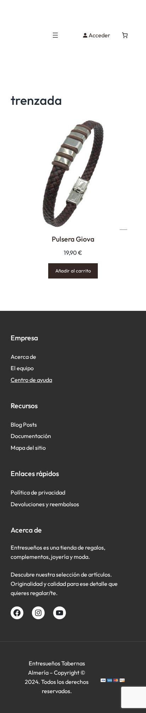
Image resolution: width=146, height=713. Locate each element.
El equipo (22, 368)
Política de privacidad (38, 492)
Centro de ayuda (31, 379)
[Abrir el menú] (55, 35)
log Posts (25, 424)
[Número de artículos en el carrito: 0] (125, 35)
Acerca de (23, 356)
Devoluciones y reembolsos (45, 504)
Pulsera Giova (73, 238)
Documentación (31, 435)
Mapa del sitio (28, 447)
